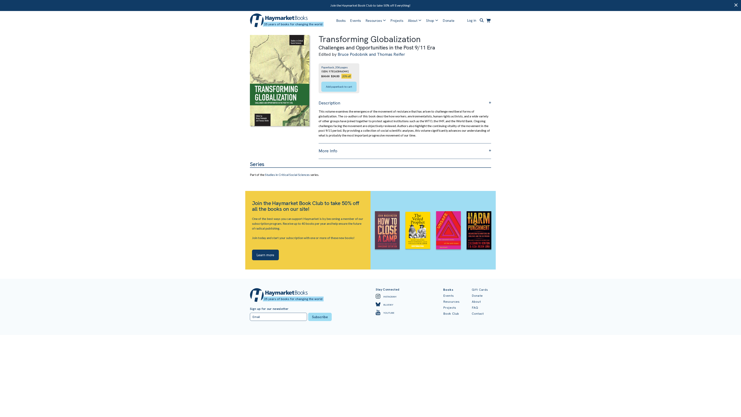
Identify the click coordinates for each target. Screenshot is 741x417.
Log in (471, 20)
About (476, 302)
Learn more (265, 255)
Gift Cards (480, 290)
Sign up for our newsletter (269, 308)
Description (329, 103)
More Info (328, 151)
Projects (397, 20)
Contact (478, 314)
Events (355, 20)
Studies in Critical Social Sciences (287, 174)
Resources (374, 20)
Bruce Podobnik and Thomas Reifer (371, 54)
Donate (448, 20)
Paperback (327, 67)
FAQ (475, 308)
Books (341, 20)
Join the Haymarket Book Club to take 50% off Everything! (370, 5)
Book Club (451, 314)
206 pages (341, 67)
